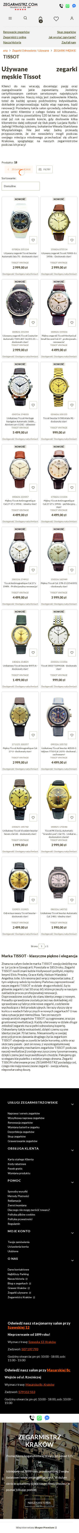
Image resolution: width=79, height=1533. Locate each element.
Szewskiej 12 (19, 1327)
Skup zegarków (66, 32)
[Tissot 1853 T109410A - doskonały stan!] (58, 634)
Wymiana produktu (19, 1173)
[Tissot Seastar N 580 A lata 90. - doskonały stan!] (58, 386)
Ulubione (13, 1251)
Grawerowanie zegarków (22, 1141)
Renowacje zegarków (16, 32)
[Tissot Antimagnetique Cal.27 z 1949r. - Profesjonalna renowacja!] (20, 551)
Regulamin (14, 1223)
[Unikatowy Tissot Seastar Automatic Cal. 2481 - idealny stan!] (58, 881)
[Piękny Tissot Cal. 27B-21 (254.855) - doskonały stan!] (58, 551)
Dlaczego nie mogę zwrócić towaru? (29, 1209)
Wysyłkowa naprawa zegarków (26, 1118)
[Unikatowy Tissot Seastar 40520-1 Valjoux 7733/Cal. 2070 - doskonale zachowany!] (58, 716)
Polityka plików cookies (21, 1214)
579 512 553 (26, 1392)
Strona (34, 946)
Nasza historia (12, 42)
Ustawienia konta (18, 1246)
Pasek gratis (15, 1168)
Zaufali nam (69, 42)
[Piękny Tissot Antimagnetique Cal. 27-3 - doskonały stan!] (20, 716)
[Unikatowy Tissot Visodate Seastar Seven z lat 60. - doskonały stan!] (20, 799)
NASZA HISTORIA (39, 1502)
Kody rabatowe (17, 1164)
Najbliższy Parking (18, 1274)
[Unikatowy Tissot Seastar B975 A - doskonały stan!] (20, 634)
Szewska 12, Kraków (42, 1342)
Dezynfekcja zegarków (21, 1131)
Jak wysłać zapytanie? (62, 37)
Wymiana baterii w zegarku (24, 1127)
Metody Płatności (18, 1196)
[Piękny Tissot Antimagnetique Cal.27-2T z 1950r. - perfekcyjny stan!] (58, 469)
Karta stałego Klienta (21, 1159)
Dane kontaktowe (18, 1269)
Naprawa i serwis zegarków (24, 1113)
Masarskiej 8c (58, 1370)
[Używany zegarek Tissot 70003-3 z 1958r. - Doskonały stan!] (58, 221)
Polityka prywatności (20, 1219)
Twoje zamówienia (19, 1242)
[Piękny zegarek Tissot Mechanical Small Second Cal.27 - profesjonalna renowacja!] (58, 304)
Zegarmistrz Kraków (20, 1297)
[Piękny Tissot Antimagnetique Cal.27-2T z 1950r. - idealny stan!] (20, 469)
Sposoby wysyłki (18, 1191)
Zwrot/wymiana (17, 1205)
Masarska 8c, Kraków (40, 1384)
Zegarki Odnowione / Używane (30, 50)
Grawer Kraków (17, 1288)
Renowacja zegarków (20, 1122)
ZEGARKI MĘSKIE (65, 50)
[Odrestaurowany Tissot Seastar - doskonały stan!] (20, 881)
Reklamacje (14, 1200)
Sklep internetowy (35, 1527)
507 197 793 (29, 1349)
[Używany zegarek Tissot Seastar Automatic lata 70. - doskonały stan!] (20, 221)
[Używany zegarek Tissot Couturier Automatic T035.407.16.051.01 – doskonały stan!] (20, 304)
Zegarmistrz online (14, 37)
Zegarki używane (18, 1292)
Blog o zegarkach (18, 1283)
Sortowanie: (9, 178)
